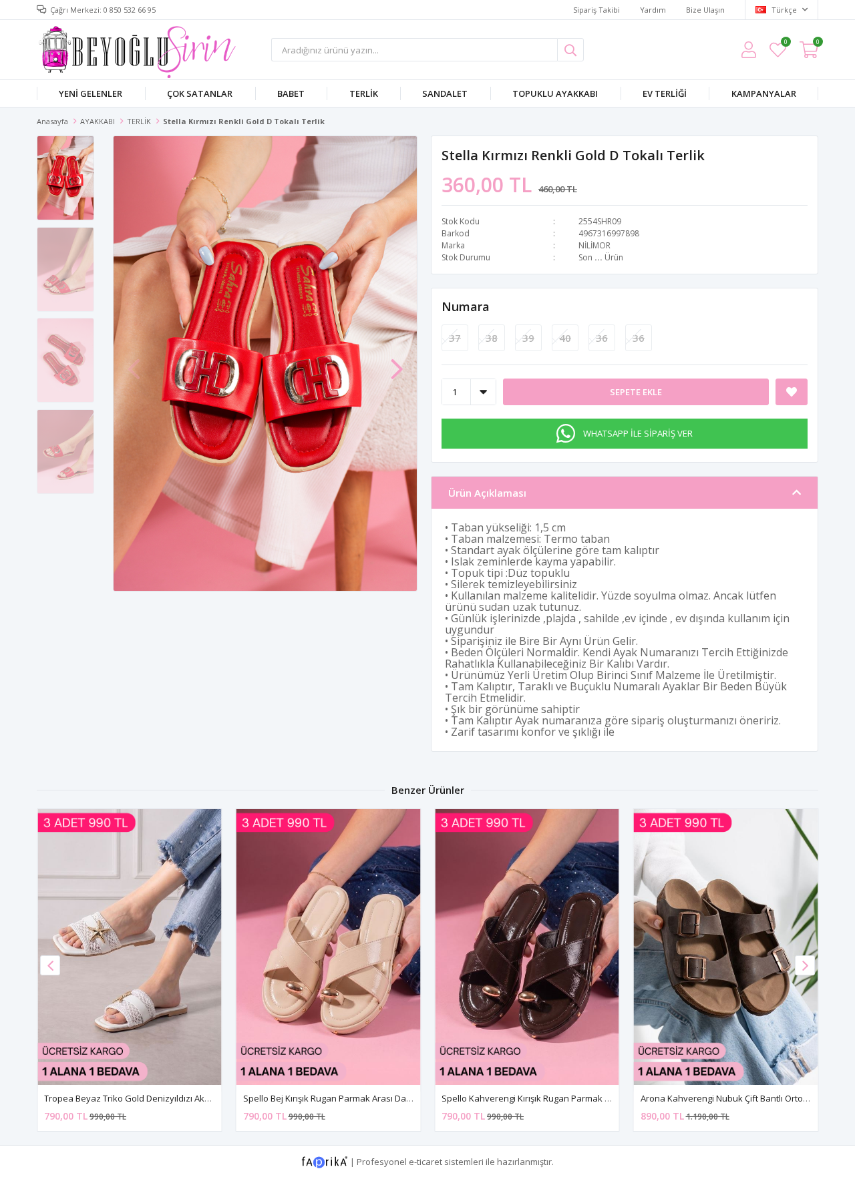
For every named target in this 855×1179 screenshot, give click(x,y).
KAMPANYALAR (763, 93)
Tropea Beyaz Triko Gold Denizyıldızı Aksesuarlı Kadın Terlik (165, 1098)
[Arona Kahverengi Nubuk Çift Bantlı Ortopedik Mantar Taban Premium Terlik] (726, 947)
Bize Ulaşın (705, 10)
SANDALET (445, 93)
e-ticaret (425, 1162)
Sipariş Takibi (596, 10)
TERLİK (363, 93)
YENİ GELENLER (90, 93)
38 (492, 337)
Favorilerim (785, 43)
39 (528, 337)
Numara (466, 306)
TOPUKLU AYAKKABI (555, 93)
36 (602, 337)
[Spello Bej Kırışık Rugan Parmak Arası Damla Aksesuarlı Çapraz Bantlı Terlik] (328, 947)
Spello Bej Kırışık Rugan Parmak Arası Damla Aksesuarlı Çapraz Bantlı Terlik (394, 1098)
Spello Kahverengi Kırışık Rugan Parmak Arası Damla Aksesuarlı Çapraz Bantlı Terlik (610, 1098)
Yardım (653, 10)
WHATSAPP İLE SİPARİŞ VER (638, 433)
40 (565, 337)
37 (455, 337)
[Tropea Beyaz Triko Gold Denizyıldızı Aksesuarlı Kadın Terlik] (129, 947)
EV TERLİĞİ (665, 93)
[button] (396, 362)
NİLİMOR (594, 245)
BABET (291, 93)
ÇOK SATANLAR (199, 93)
